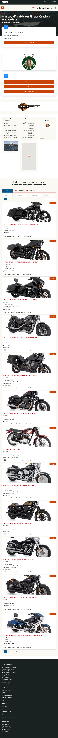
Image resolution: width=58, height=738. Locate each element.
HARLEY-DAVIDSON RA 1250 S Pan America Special (20, 375)
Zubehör (4, 708)
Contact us (30, 82)
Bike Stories (5, 701)
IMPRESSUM (5, 731)
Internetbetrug (6, 726)
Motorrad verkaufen (7, 679)
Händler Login (5, 719)
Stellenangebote (6, 711)
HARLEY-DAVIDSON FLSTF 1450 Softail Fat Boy (18, 485)
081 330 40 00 (30, 42)
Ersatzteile (5, 706)
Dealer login (54, 2)
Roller (3, 692)
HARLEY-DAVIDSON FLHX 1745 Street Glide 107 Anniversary (23, 635)
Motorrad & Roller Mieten (8, 685)
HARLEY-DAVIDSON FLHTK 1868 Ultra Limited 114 (20, 300)
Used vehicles (9, 190)
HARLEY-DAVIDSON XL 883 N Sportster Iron (17, 523)
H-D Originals (5, 674)
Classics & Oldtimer (7, 697)
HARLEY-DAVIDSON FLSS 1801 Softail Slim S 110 (19, 597)
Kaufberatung (5, 724)
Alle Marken (5, 677)
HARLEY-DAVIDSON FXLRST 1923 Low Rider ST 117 (20, 262)
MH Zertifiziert (6, 676)
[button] (29, 155)
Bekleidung (5, 710)
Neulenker (5, 694)
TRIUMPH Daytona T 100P (11, 449)
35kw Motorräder (6, 690)
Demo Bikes (21, 190)
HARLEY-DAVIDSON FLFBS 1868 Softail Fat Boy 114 (20, 559)
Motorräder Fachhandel (8, 671)
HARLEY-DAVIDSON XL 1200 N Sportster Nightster (19, 413)
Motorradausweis (6, 728)
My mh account (46, 2)
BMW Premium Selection (8, 672)
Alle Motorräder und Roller (9, 667)
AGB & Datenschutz (7, 729)
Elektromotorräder (7, 699)
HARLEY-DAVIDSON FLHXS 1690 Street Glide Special (20, 224)
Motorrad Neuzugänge (8, 669)
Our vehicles (30, 91)
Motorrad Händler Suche (8, 717)
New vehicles (32, 190)
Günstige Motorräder (7, 695)
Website (30, 87)
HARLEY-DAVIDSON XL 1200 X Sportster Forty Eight (20, 338)
